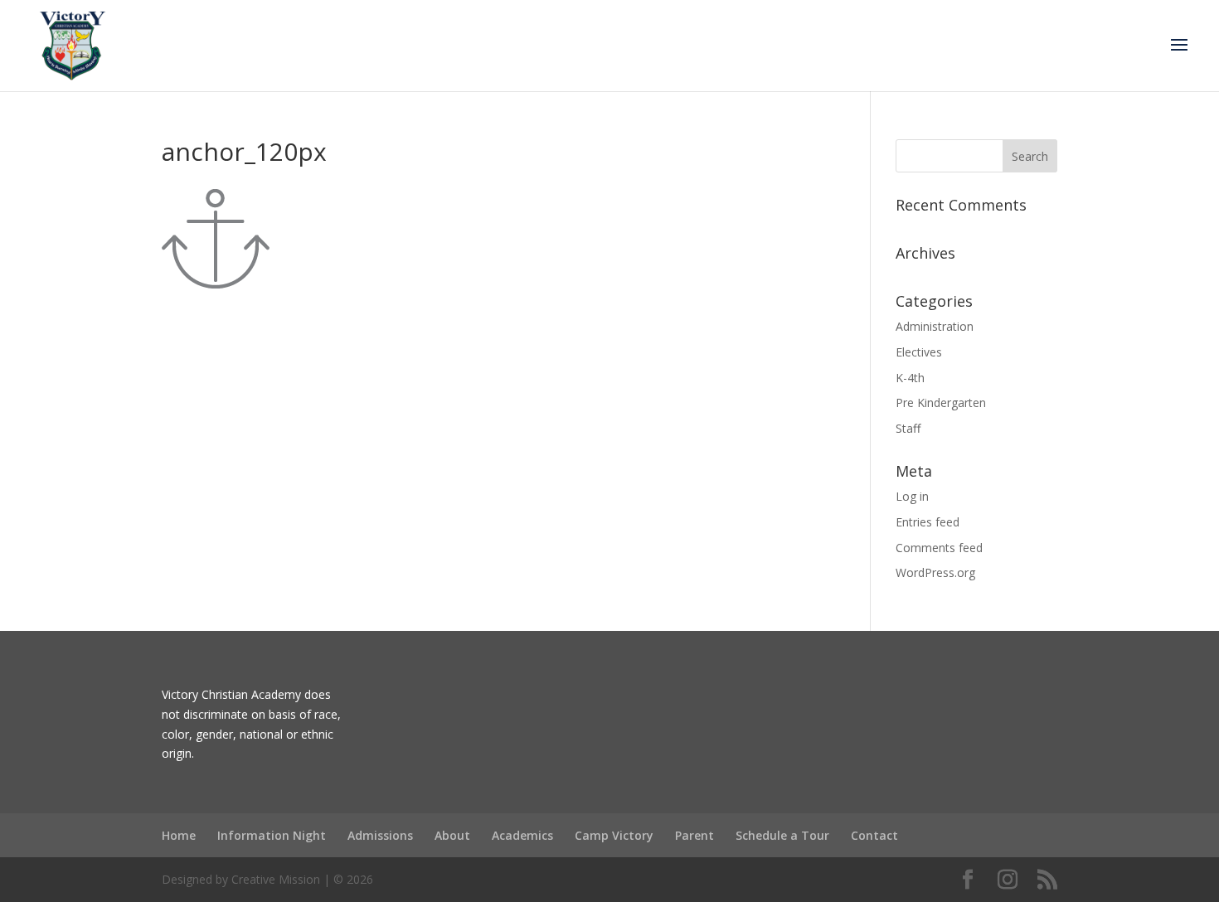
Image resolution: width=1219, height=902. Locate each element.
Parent (694, 835)
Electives (919, 352)
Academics (522, 835)
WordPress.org (935, 572)
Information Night (271, 835)
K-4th (910, 378)
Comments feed (939, 547)
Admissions (380, 835)
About (452, 835)
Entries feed (927, 522)
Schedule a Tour (782, 835)
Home (179, 835)
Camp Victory (614, 835)
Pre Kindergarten (941, 402)
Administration (935, 326)
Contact (874, 835)
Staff (908, 428)
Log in (912, 496)
